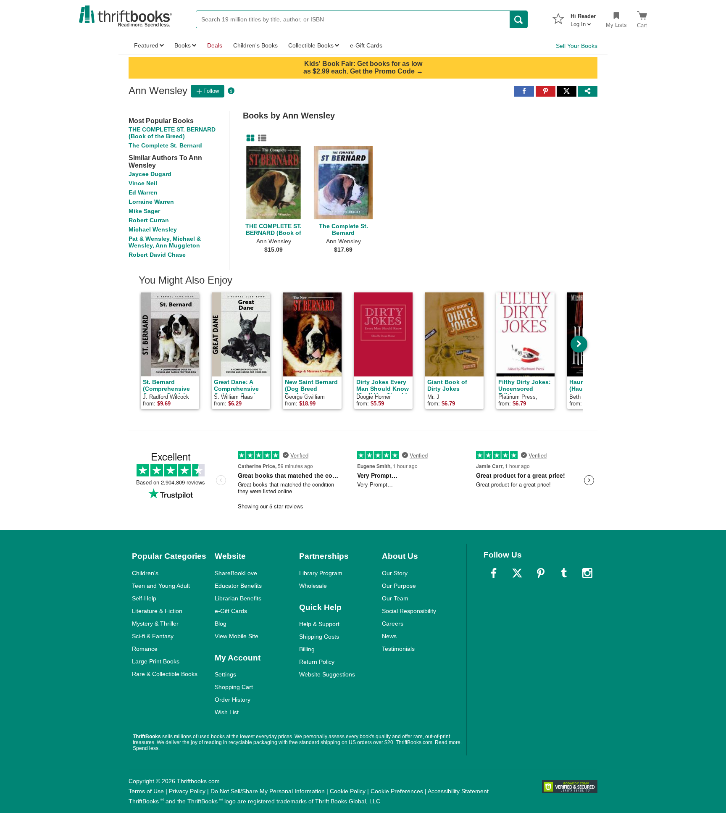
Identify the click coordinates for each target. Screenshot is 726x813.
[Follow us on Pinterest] (541, 573)
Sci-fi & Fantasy (153, 636)
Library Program (320, 573)
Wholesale (313, 585)
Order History (232, 699)
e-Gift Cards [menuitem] (366, 45)
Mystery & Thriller (155, 623)
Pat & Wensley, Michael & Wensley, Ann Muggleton (165, 242)
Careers (392, 623)
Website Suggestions (327, 674)
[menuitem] (583, 17)
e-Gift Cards (231, 611)
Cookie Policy (348, 791)
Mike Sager (144, 211)
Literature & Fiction (157, 611)
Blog (220, 623)
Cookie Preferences (397, 791)
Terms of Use (146, 791)
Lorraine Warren (151, 201)
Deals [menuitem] (214, 45)
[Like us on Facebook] (494, 573)
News (389, 636)
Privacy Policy (187, 791)
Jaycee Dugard (150, 174)
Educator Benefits (238, 585)
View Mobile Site (236, 636)
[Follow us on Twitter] (517, 573)
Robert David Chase (157, 254)
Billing (307, 649)
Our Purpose (399, 585)
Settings (225, 674)
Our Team (395, 598)
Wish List (227, 712)
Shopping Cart (234, 687)
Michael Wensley (153, 229)
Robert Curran (149, 220)
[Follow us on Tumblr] (564, 573)
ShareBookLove (236, 573)
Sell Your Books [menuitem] (576, 45)
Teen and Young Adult (161, 585)
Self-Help (144, 598)
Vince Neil (143, 183)
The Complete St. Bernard (165, 145)
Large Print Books (155, 661)
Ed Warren (143, 192)
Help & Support (319, 624)
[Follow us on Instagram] (587, 573)
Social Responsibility (409, 611)
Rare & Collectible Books (164, 674)
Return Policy (316, 661)
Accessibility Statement (458, 791)
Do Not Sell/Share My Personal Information (267, 791)
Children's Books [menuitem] (255, 45)
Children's (145, 573)
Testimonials (398, 648)
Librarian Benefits (238, 598)
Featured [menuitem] (146, 45)
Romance (145, 648)
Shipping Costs (319, 636)
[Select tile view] (260, 138)
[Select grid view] (249, 138)
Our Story (395, 573)
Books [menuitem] (182, 45)
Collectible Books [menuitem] (311, 45)
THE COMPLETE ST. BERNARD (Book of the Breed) (172, 132)
